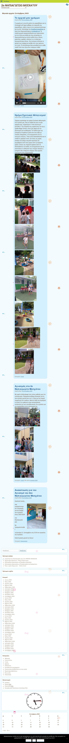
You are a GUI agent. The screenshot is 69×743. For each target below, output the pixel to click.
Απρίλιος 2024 (8, 619)
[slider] (29, 103)
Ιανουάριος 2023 (9, 643)
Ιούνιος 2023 (8, 634)
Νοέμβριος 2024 (9, 610)
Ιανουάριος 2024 (9, 625)
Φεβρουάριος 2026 (10, 587)
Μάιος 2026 (8, 581)
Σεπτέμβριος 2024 (9, 614)
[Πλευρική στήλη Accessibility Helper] (67, 5)
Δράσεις (7, 664)
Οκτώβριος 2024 (9, 612)
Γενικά (22, 105)
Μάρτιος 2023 (8, 639)
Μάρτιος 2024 (8, 621)
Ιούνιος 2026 (8, 580)
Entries (8, 684)
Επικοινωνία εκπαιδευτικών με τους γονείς (16, 669)
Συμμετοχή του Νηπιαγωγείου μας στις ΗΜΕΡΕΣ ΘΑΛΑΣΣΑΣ (21, 558)
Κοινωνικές (8, 673)
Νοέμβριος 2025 (9, 592)
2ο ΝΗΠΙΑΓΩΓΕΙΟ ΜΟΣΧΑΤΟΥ (19, 5)
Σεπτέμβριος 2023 (9, 632)
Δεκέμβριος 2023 (9, 627)
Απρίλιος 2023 (8, 637)
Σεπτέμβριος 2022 (9, 650)
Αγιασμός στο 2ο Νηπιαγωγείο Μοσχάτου (27, 387)
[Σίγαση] (41, 103)
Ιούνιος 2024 (8, 616)
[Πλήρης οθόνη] (44, 103)
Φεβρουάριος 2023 (10, 641)
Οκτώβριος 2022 (9, 648)
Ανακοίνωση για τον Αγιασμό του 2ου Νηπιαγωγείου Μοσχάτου (28, 493)
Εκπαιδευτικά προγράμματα (12, 667)
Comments (9, 686)
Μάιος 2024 (8, 618)
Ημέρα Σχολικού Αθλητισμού (30, 115)
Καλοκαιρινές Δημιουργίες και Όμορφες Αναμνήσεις (18, 562)
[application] (30, 77)
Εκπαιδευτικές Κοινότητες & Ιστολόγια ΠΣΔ (16, 688)
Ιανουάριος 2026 (9, 589)
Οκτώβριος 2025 (9, 594)
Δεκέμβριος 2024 (9, 609)
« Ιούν (4, 730)
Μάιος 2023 (8, 636)
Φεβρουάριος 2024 (10, 623)
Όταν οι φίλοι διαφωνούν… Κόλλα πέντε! (15, 566)
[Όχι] (67, 738)
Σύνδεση (7, 682)
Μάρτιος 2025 (8, 603)
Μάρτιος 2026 (8, 585)
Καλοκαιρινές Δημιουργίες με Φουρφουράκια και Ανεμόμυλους (21, 564)
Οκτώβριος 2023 (9, 630)
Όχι (34, 740)
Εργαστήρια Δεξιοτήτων (11, 671)
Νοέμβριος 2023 (9, 628)
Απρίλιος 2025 (8, 601)
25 (3, 726)
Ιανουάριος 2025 (9, 607)
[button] (30, 77)
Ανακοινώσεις (24, 541)
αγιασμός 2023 (33, 480)
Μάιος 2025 (8, 600)
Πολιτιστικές (8, 674)
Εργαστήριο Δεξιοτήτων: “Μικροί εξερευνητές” (17, 560)
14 (30, 722)
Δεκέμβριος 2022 (9, 645)
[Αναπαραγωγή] (17, 103)
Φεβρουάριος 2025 (10, 605)
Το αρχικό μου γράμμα (27, 17)
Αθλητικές (7, 658)
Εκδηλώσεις (8, 665)
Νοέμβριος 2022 (9, 647)
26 (12, 726)
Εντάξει (29, 740)
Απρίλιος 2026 (8, 583)
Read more (40, 740)
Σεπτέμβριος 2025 (9, 596)
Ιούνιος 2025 (8, 598)
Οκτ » (8, 730)
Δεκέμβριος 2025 (9, 590)
